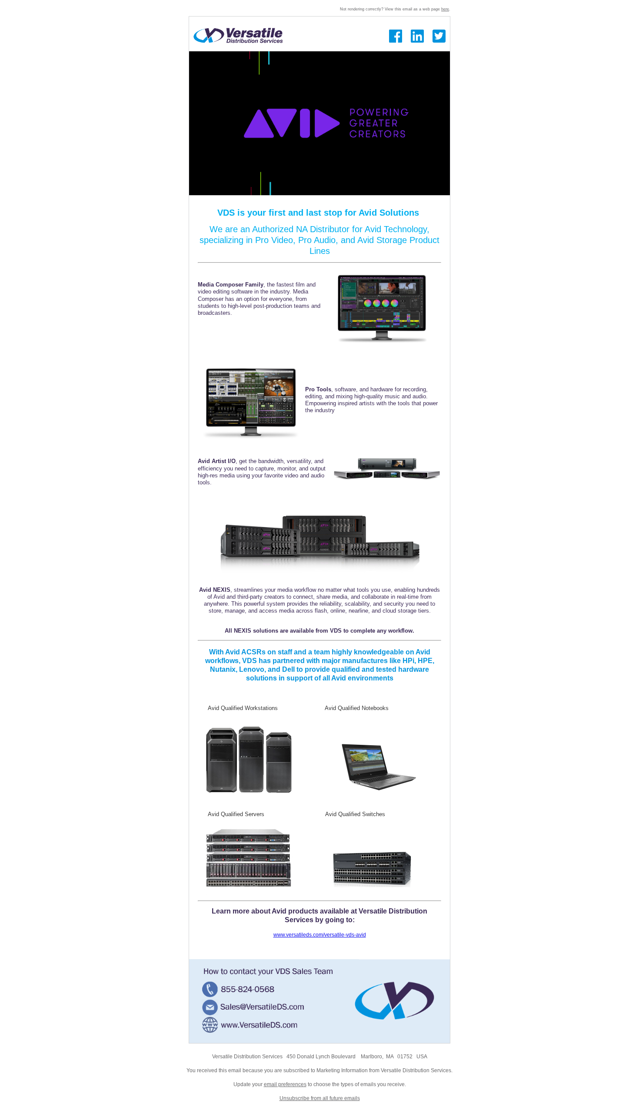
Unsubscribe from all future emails (320, 1098)
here (445, 9)
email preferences (285, 1084)
